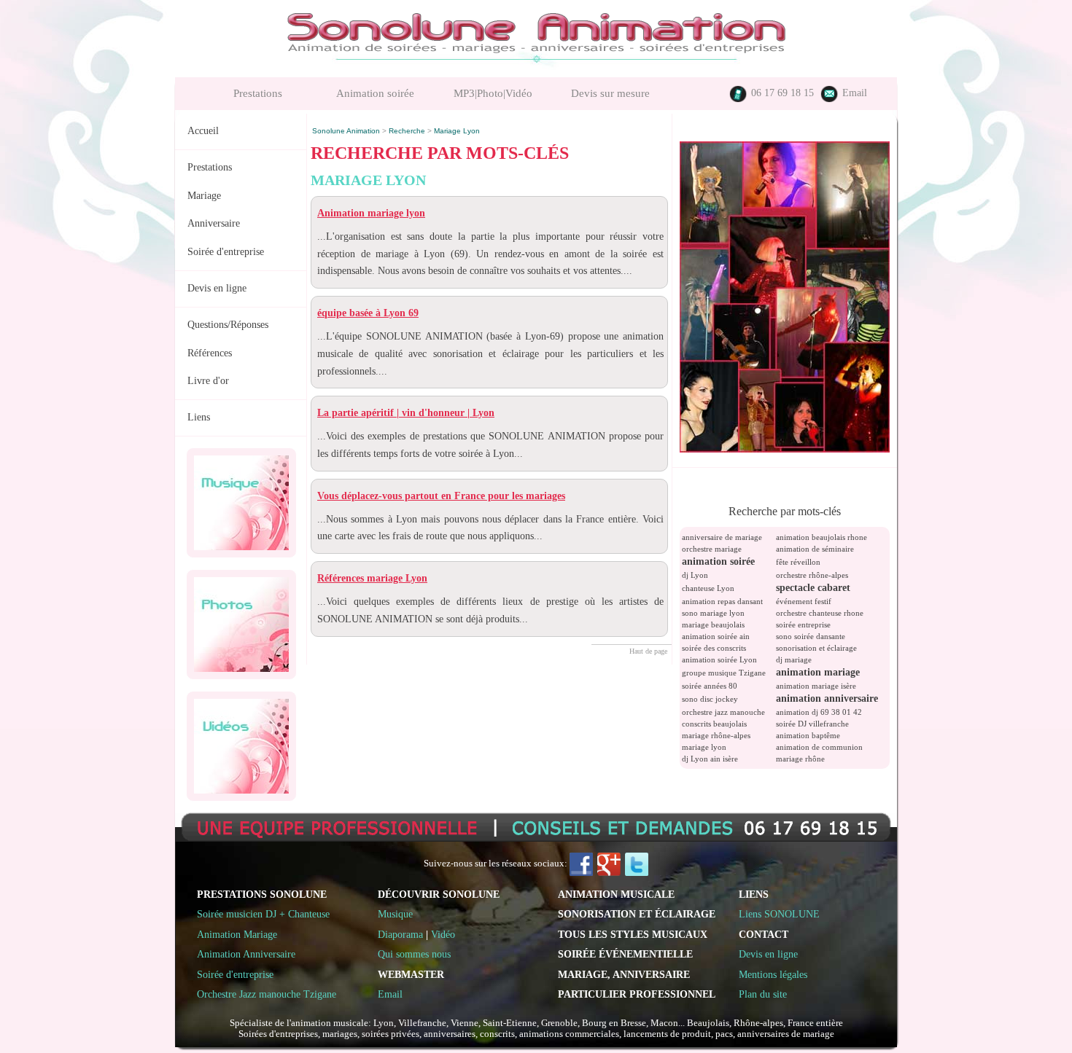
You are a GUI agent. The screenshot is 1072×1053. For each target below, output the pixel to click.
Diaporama (400, 934)
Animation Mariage (237, 934)
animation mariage (818, 672)
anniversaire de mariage (722, 537)
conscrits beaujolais (714, 723)
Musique (395, 914)
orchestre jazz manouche (723, 712)
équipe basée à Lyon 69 (368, 313)
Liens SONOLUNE (779, 914)
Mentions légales (773, 974)
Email (853, 92)
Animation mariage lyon (371, 213)
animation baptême (808, 735)
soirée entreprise (803, 624)
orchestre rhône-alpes (812, 575)
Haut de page (648, 651)
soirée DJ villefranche (812, 723)
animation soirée (718, 561)
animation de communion (819, 747)
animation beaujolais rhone (821, 537)
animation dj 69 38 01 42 (819, 712)
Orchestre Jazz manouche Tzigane (266, 994)
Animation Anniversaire (246, 954)
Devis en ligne (216, 288)
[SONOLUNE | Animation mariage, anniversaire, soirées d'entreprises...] (785, 449)
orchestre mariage (712, 548)
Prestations (257, 93)
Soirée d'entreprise (225, 251)
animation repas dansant (722, 601)
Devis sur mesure (610, 93)
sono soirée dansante (810, 636)
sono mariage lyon (713, 612)
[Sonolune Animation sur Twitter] (636, 863)
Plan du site (763, 994)
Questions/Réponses (227, 324)
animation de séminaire (815, 548)
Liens (198, 417)
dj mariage (794, 659)
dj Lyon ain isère (710, 758)
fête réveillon (798, 561)
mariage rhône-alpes (716, 735)
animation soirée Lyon (719, 659)
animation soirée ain (716, 636)
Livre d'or (208, 380)
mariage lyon (704, 747)
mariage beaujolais (713, 624)
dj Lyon (695, 575)
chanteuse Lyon (708, 588)
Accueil (203, 130)
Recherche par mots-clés (785, 511)
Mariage (204, 195)
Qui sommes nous (414, 954)
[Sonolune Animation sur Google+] (609, 863)
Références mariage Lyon (372, 578)
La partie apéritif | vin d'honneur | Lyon (405, 412)
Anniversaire (213, 223)
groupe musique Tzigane (724, 672)
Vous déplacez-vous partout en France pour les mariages (441, 495)
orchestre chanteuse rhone (819, 612)
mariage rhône (800, 758)
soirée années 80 (709, 685)
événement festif (803, 601)
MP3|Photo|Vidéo (493, 93)
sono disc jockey (710, 698)
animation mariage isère (816, 685)
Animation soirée (375, 93)
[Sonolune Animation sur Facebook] (581, 863)
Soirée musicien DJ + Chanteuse (263, 914)
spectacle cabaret (813, 587)
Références (209, 353)
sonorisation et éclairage (816, 647)
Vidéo (443, 934)
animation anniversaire (827, 698)
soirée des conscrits (714, 647)
